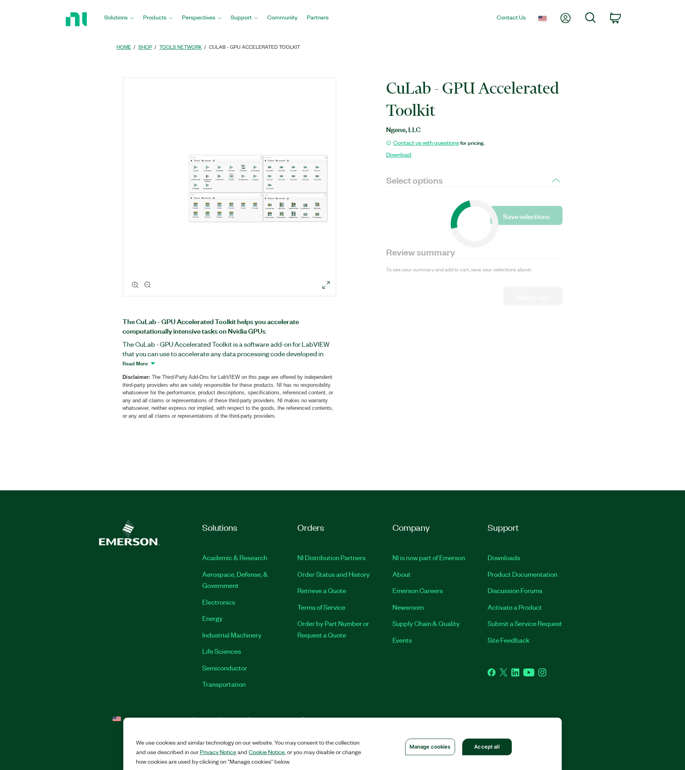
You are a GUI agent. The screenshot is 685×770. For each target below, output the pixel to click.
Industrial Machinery (232, 634)
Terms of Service (321, 607)
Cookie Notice (267, 752)
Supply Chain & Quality (426, 623)
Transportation (224, 684)
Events (402, 640)
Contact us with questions (426, 142)
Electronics (218, 601)
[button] (231, 188)
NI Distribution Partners (331, 557)
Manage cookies (430, 746)
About (401, 574)
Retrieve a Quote (321, 590)
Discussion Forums (515, 590)
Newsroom (408, 607)
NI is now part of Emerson (428, 557)
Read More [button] (135, 363)
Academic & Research (234, 557)
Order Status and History (333, 574)
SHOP (145, 46)
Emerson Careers (417, 590)
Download (398, 154)
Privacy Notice (218, 752)
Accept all (486, 746)
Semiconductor (224, 667)
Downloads (504, 557)
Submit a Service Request (525, 623)
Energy (212, 618)
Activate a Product (515, 607)
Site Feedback (509, 640)
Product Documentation (522, 574)
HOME (124, 46)
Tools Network (180, 46)
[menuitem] (118, 19)
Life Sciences (221, 651)
